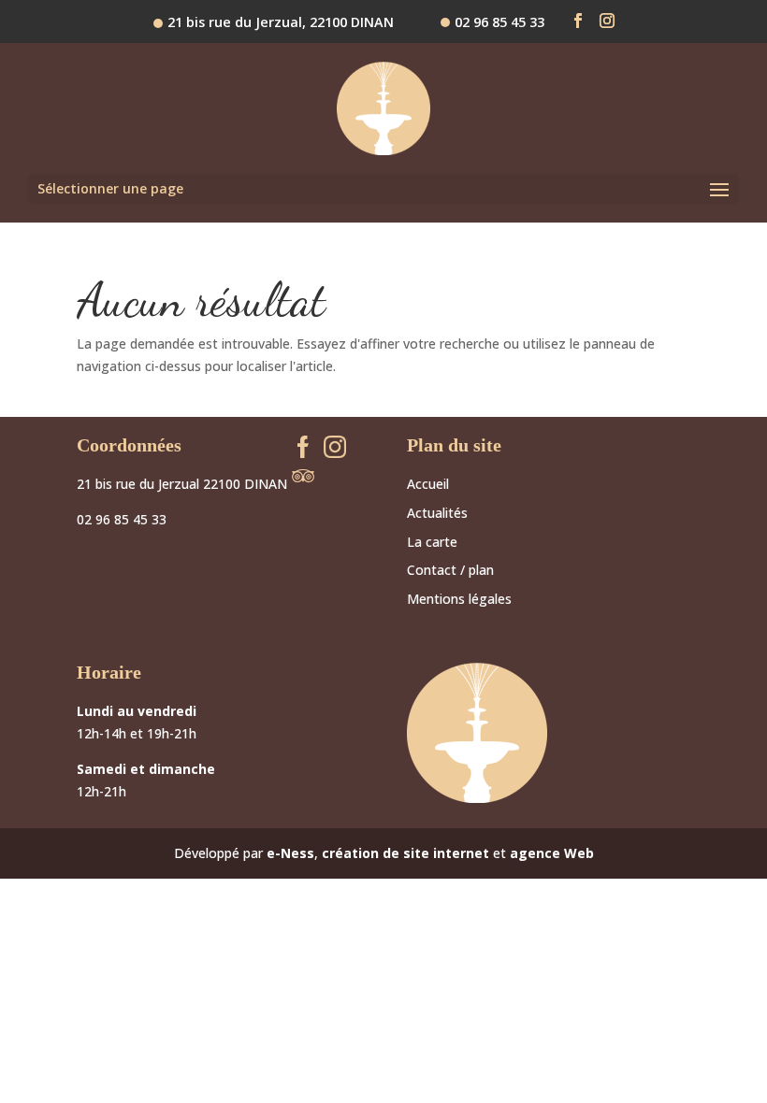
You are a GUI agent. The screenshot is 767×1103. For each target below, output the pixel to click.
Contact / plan (450, 570)
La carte (432, 542)
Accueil (428, 484)
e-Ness (290, 853)
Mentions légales (459, 599)
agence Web (552, 853)
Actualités (437, 513)
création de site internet (405, 853)
